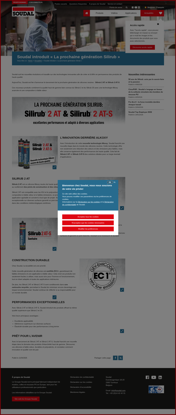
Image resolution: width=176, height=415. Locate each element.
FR (110, 182)
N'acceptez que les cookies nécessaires (88, 223)
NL (115, 182)
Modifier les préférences (88, 229)
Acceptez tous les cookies (88, 217)
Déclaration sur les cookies (89, 202)
